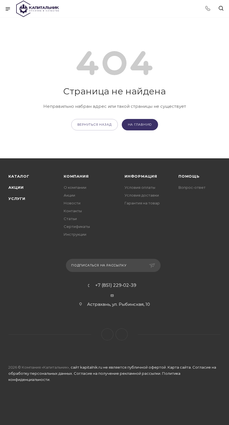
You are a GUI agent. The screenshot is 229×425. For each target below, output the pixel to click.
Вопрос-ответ (192, 187)
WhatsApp (122, 334)
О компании (75, 187)
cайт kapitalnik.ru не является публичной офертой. (119, 367)
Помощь (189, 176)
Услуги (16, 198)
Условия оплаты (140, 187)
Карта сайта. (180, 367)
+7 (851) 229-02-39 (115, 285)
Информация (141, 176)
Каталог (18, 176)
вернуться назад (94, 124)
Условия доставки (142, 195)
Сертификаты (77, 226)
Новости (72, 203)
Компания (76, 176)
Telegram (107, 334)
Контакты (73, 211)
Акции (16, 187)
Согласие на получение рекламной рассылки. (118, 373)
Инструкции (75, 234)
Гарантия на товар (142, 203)
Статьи (70, 218)
